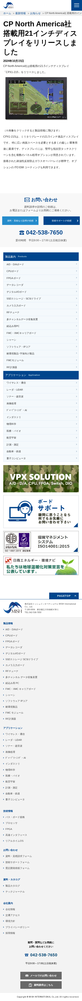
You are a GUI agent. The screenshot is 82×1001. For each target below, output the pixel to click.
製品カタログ (12, 885)
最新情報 (20, 13)
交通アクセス (12, 915)
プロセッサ (11, 823)
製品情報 (8, 623)
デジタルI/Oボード (17, 292)
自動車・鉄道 (14, 451)
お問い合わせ (44, 199)
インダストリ (14, 417)
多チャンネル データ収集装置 (21, 677)
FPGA (8, 829)
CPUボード (13, 271)
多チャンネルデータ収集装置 (22, 319)
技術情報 (8, 811)
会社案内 (8, 903)
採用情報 (10, 933)
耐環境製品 (11, 706)
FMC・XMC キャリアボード (20, 689)
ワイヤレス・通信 (16, 382)
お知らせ (35, 13)
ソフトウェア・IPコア (18, 346)
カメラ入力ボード (16, 305)
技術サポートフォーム (17, 862)
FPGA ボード (14, 278)
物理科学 (11, 424)
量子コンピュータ (16, 458)
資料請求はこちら (43, 985)
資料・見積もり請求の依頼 (20, 220)
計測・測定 (13, 444)
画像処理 (11, 403)
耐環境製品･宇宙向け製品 (20, 353)
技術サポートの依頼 (62, 220)
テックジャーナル (15, 891)
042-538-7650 (44, 233)
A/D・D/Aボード (15, 264)
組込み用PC (13, 326)
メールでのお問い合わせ (43, 975)
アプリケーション (13, 728)
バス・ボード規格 (15, 817)
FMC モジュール (14, 712)
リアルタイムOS (14, 841)
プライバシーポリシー (17, 927)
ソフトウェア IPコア (16, 701)
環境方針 (10, 921)
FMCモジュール (15, 360)
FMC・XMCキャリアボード (21, 333)
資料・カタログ (11, 879)
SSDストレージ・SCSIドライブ (24, 298)
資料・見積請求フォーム (18, 856)
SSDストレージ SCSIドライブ (21, 659)
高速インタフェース (16, 835)
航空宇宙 (11, 437)
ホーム (7, 13)
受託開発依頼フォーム (17, 868)
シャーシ (11, 339)
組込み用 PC (12, 683)
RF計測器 (12, 367)
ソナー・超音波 (15, 396)
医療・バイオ (14, 431)
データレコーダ (15, 285)
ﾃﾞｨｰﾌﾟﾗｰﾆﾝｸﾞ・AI (17, 410)
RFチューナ (13, 312)
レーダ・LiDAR (15, 389)
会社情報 (10, 909)
